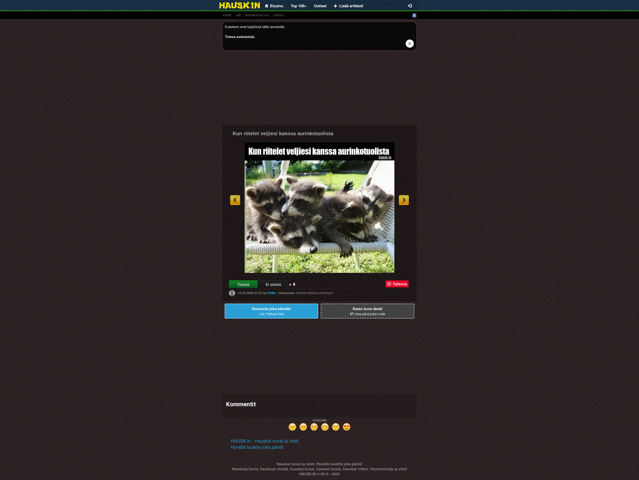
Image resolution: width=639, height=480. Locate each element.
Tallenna (400, 283)
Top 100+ (299, 5)
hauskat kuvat (257, 15)
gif (238, 15)
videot (278, 15)
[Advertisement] (319, 89)
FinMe (271, 293)
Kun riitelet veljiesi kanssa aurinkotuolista (283, 133)
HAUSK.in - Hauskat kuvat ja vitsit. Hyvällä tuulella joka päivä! (265, 444)
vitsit (227, 15)
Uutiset (320, 5)
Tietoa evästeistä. (240, 37)
